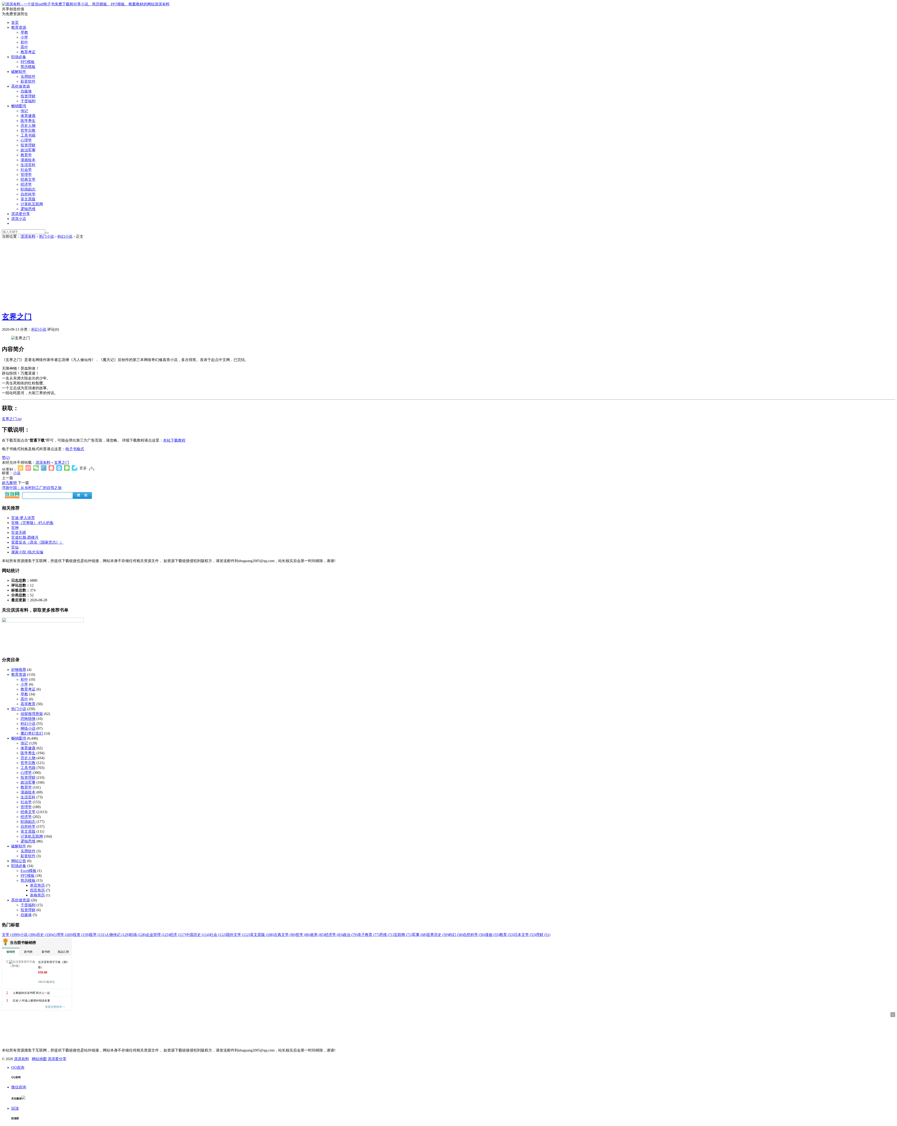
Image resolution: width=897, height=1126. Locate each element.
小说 (17, 473)
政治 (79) (350, 935)
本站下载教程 (174, 440)
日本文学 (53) (525, 935)
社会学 (26, 170)
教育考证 (28, 52)
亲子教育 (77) (368, 935)
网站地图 (39, 1059)
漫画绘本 (28, 160)
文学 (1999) (11, 935)
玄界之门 (17, 316)
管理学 (26, 175)
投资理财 (28, 96)
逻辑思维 (28, 209)
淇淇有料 (162, 4)
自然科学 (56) (474, 935)
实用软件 (28, 76)
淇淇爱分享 (20, 214)
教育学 (26, 155)
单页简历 (37, 885)
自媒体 (26, 91)
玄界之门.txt (11, 419)
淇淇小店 (18, 219)
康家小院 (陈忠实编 (27, 552)
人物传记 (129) (117, 935)
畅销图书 (18, 106)
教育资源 (18, 27)
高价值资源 (20, 86)
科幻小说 (64, 236)
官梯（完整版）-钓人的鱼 (32, 523)
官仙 (15, 547)
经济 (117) (178, 935)
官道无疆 (18, 533)
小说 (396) (28, 935)
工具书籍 (28, 135)
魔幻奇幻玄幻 (32, 733)
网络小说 (28, 728)
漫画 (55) (492, 935)
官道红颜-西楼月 (25, 537)
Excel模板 (28, 871)
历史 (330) (44, 935)
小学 (24, 37)
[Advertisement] (448, 274)
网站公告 (18, 861)
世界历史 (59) (437, 935)
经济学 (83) (334, 935)
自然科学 (28, 194)
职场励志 (28, 189)
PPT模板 (28, 62)
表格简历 (37, 895)
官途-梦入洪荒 (23, 518)
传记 (24, 111)
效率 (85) (317, 935)
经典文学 (28, 179)
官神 (15, 528)
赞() (6, 458)
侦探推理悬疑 (32, 714)
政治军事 (28, 150)
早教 (24, 32)
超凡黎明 (9, 483)
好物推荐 (18, 670)
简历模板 (28, 67)
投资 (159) (81, 935)
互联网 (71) (403, 935)
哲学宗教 (28, 130)
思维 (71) (386, 935)
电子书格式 (74, 449)
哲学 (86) (303, 935)
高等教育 (28, 704)
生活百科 (28, 165)
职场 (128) (137, 935)
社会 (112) (218, 935)
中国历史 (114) (198, 935)
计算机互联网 (32, 204)
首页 (15, 23)
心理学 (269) (63, 935)
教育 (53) (506, 935)
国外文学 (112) (238, 935)
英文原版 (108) (262, 935)
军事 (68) (419, 935)
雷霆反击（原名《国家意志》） (37, 542)
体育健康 (28, 116)
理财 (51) (543, 935)
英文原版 (28, 199)
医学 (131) (97, 935)
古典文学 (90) (285, 935)
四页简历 (37, 890)
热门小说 (46, 236)
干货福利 (28, 101)
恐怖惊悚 (28, 719)
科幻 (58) (455, 935)
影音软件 (28, 81)
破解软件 (18, 72)
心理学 (26, 140)
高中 (24, 47)
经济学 (26, 184)
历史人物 (28, 125)
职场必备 (18, 57)
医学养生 (28, 121)
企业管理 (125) (158, 935)
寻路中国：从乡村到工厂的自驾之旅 (32, 488)
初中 (24, 42)
